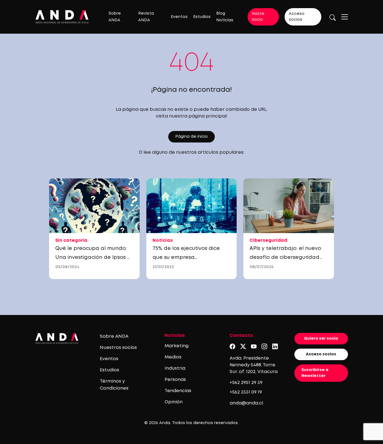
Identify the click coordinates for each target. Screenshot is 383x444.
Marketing (176, 346)
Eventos (179, 17)
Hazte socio (258, 16)
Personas (175, 380)
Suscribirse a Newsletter (314, 373)
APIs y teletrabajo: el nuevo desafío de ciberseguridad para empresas (285, 257)
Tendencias (178, 391)
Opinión (174, 402)
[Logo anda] (62, 17)
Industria (175, 368)
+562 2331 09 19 (246, 392)
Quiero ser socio (321, 338)
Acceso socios (296, 16)
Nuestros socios (118, 348)
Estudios (202, 17)
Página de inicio (191, 136)
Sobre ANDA (114, 336)
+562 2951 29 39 (246, 383)
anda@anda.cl (246, 403)
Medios (173, 357)
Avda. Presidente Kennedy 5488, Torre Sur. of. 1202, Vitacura (254, 365)
